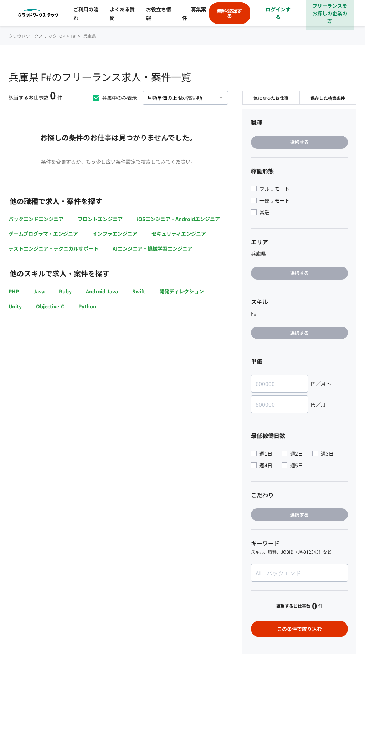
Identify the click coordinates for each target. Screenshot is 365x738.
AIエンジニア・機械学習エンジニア (152, 248)
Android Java (102, 291)
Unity (15, 306)
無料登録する (229, 13)
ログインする (278, 13)
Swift (138, 291)
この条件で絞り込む (299, 628)
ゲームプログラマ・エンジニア (43, 233)
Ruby (65, 291)
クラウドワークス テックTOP (37, 36)
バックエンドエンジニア (36, 218)
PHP (14, 291)
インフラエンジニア (114, 233)
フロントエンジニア (100, 218)
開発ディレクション (181, 291)
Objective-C (50, 306)
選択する (299, 142)
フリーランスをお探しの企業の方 (329, 13)
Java (39, 291)
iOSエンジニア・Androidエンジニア (178, 218)
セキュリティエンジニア (178, 233)
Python (87, 306)
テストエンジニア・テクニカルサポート (53, 248)
